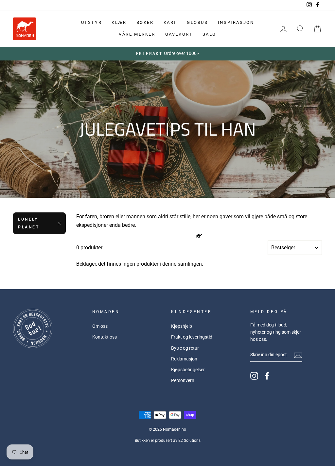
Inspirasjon (236, 22)
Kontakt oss (104, 337)
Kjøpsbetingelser (188, 369)
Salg (209, 34)
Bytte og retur (185, 348)
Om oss (100, 326)
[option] (167, 53)
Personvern (182, 380)
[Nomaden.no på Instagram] (254, 376)
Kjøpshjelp (181, 326)
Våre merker (137, 34)
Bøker (145, 22)
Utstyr (91, 22)
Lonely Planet (29, 223)
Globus (197, 22)
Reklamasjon (184, 358)
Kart (170, 22)
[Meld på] (298, 355)
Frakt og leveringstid (191, 337)
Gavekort (179, 34)
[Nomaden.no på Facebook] (267, 376)
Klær (119, 22)
